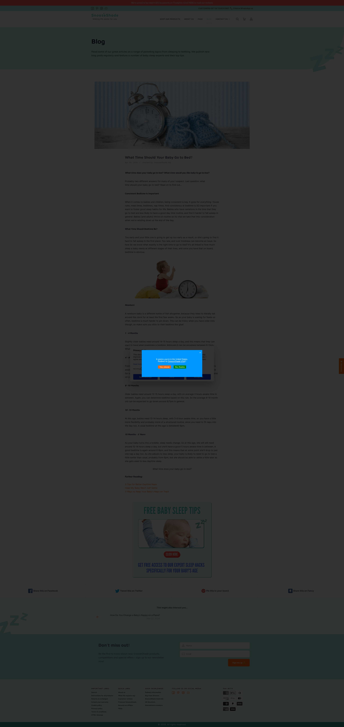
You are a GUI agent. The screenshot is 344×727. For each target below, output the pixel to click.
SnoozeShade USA (176, 361)
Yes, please (164, 367)
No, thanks (180, 367)
